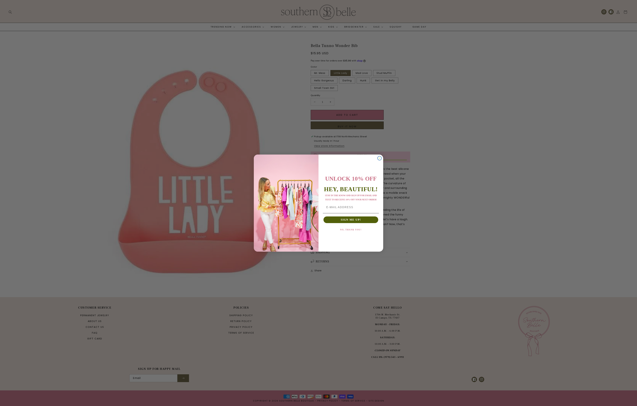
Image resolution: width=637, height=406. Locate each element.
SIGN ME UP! (351, 219)
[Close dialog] (380, 158)
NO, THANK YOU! (351, 230)
